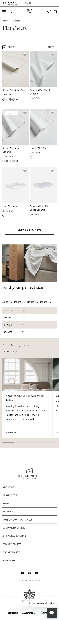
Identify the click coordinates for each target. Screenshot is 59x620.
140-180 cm (32, 302)
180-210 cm (45, 302)
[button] (11, 3)
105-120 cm (19, 302)
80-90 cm (7, 302)
